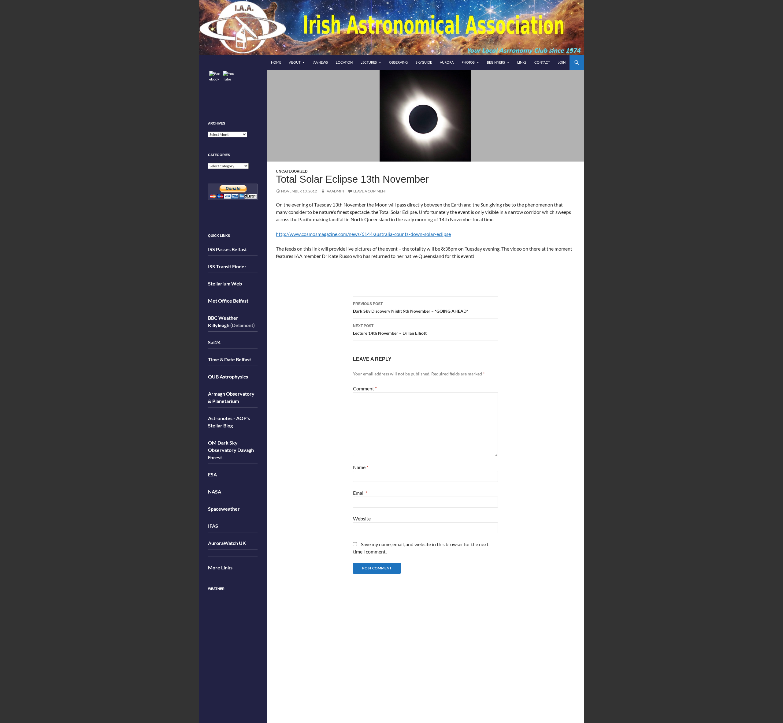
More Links (220, 567)
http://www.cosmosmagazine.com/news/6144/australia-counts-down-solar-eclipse (363, 234)
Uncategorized (292, 171)
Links (521, 62)
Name (360, 467)
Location (344, 62)
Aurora (447, 62)
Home (276, 62)
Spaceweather (224, 509)
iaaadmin (334, 191)
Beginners (496, 62)
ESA (212, 474)
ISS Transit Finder (227, 266)
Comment (365, 388)
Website (362, 518)
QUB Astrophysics (228, 376)
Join (562, 62)
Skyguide (424, 62)
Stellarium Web (225, 283)
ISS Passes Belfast (227, 249)
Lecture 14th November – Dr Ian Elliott (390, 330)
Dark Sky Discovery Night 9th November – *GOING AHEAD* (410, 308)
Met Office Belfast (228, 301)
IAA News (320, 62)
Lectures (369, 62)
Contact (542, 62)
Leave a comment (370, 191)
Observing (398, 62)
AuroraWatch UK (227, 543)
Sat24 (214, 342)
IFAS (213, 526)
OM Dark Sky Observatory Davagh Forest (231, 450)
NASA (214, 491)
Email (360, 493)
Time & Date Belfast (229, 359)
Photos (468, 62)
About (294, 62)
